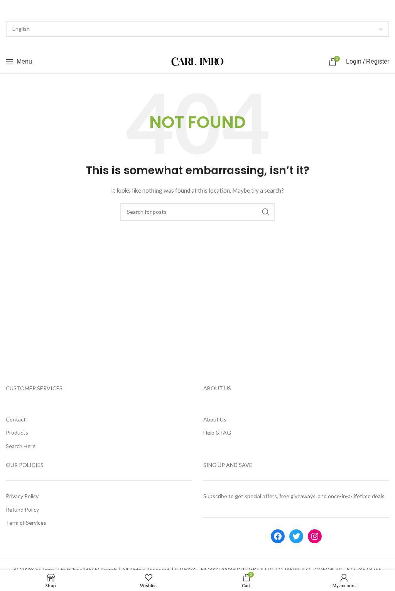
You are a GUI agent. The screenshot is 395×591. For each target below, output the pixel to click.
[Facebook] (278, 536)
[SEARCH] (266, 212)
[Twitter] (296, 536)
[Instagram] (315, 536)
